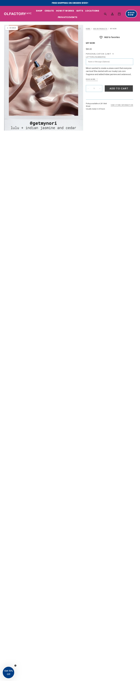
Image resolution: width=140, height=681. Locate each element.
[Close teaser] (15, 666)
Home (88, 28)
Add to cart (119, 88)
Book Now (131, 13)
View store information (122, 105)
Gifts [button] (79, 10)
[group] (43, 78)
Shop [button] (39, 10)
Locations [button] (92, 10)
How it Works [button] (65, 10)
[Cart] (119, 14)
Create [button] (49, 10)
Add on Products (100, 28)
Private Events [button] (67, 17)
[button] (105, 14)
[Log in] (112, 14)
